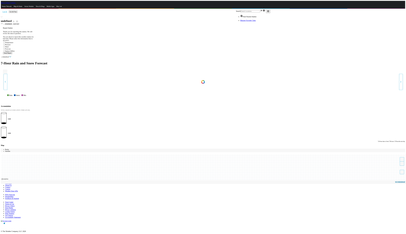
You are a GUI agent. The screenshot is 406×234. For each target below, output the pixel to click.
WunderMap (400, 182)
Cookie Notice (10, 212)
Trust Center (9, 202)
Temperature (9, 42)
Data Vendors (9, 213)
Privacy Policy (10, 206)
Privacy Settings (10, 210)
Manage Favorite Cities (248, 20)
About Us (8, 185)
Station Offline (10, 51)
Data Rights (9, 208)
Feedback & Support (12, 198)
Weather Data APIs (11, 191)
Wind (7, 47)
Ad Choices (9, 215)
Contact (7, 187)
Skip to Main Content (8, 3)
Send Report (7, 53)
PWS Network (10, 195)
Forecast (8, 49)
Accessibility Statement (13, 217)
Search (238, 11)
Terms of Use (9, 204)
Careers (7, 189)
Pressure (8, 45)
